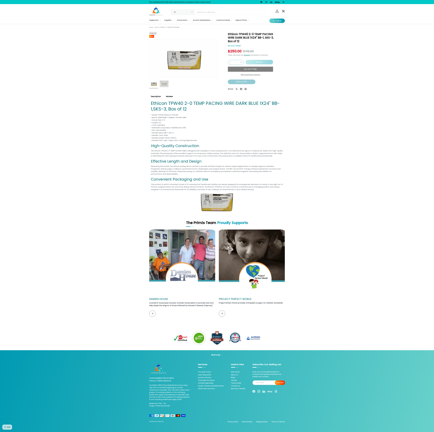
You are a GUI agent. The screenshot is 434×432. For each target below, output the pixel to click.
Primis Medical (159, 421)
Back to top (216, 355)
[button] (283, 11)
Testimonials (236, 383)
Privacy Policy (233, 422)
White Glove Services (206, 388)
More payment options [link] (250, 74)
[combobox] (218, 12)
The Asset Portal (204, 372)
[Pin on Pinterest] (245, 89)
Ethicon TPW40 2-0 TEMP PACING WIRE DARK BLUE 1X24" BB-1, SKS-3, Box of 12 (167, 27)
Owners (234, 380)
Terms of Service (278, 422)
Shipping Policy (262, 422)
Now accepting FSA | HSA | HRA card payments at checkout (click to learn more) (180, 2)
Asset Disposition (204, 375)
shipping (247, 55)
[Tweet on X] (236, 89)
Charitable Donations (206, 380)
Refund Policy (247, 422)
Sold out (259, 62)
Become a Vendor (238, 388)
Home (151, 27)
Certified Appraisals (205, 383)
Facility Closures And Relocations (211, 386)
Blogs (233, 377)
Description (156, 96)
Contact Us (235, 386)
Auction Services (204, 377)
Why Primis (235, 372)
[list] (183, 58)
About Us (234, 375)
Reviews (169, 96)
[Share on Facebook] (241, 89)
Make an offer (242, 82)
